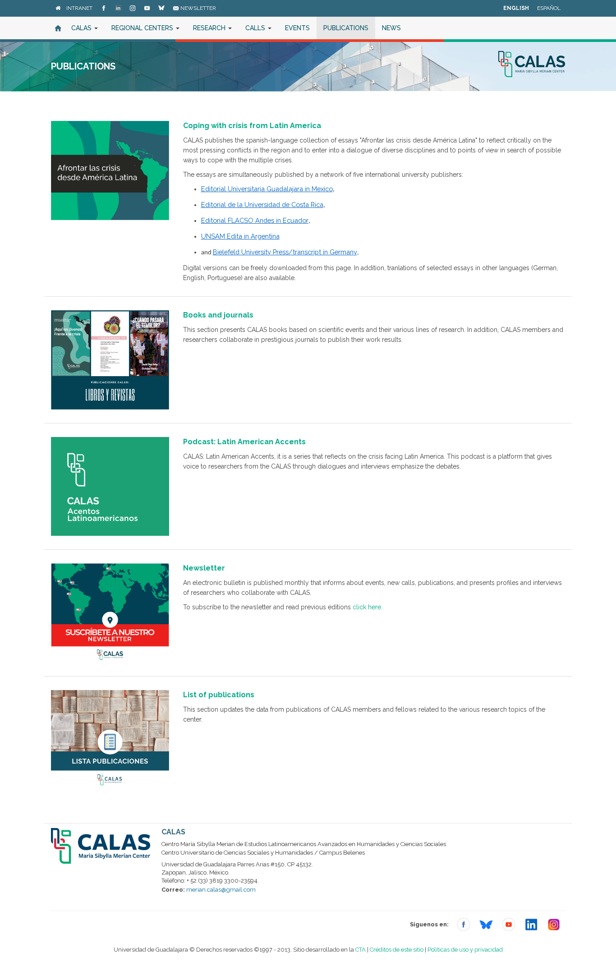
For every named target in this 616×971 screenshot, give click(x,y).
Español (549, 8)
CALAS (82, 28)
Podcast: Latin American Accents (244, 441)
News (391, 28)
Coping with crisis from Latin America (252, 125)
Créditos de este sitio (396, 949)
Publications (345, 28)
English (516, 8)
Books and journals (218, 315)
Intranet (79, 8)
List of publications (218, 694)
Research (210, 28)
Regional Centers (143, 28)
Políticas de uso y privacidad (465, 949)
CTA (360, 949)
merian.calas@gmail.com (221, 889)
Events (297, 28)
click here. (367, 607)
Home (57, 28)
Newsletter (197, 8)
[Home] (57, 8)
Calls (256, 28)
